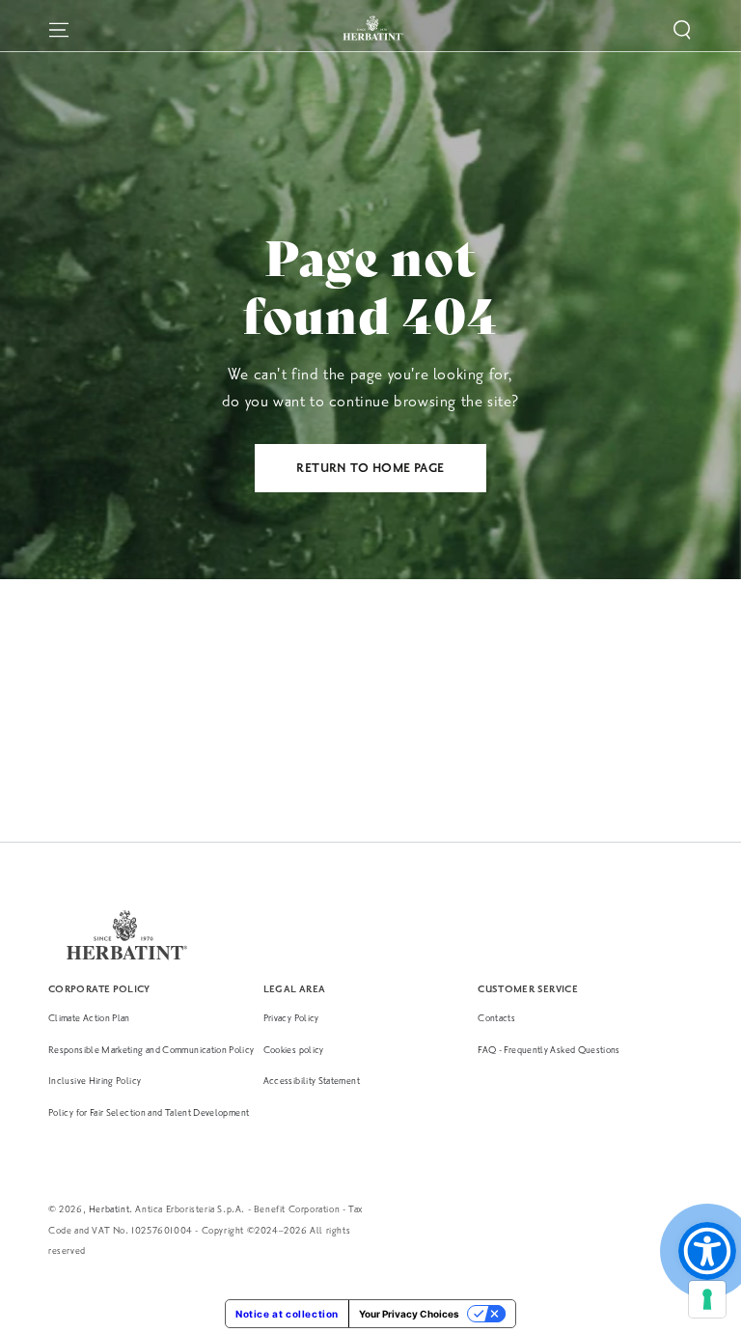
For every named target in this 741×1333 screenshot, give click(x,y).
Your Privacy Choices (409, 1313)
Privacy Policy (291, 1018)
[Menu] (59, 30)
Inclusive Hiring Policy (94, 1080)
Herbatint (109, 1209)
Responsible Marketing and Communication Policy (151, 1049)
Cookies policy (293, 1049)
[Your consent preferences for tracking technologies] (707, 1299)
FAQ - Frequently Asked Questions (549, 1049)
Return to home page (370, 468)
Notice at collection (287, 1313)
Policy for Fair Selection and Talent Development (148, 1112)
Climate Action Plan (89, 1018)
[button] (682, 30)
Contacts (496, 1018)
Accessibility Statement (311, 1080)
